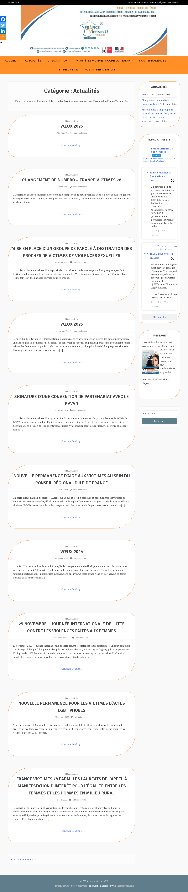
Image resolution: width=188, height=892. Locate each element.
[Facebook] (3, 19)
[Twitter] (3, 25)
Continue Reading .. (71, 145)
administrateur (81, 132)
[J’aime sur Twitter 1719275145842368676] (164, 231)
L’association (58, 60)
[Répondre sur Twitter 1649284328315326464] (153, 302)
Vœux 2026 (71, 126)
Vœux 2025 (71, 324)
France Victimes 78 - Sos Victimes (161, 174)
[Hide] (1, 42)
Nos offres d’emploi (99, 69)
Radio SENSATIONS (161, 254)
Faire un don (68, 69)
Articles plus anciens (25, 859)
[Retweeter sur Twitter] (158, 246)
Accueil (10, 60)
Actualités (33, 60)
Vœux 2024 (71, 551)
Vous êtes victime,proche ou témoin (103, 60)
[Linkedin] (3, 31)
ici (151, 383)
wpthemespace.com (123, 885)
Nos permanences (152, 60)
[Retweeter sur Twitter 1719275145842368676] (159, 231)
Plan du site (173, 2)
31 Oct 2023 (154, 180)
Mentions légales (158, 2)
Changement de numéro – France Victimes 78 (71, 180)
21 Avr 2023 (154, 258)
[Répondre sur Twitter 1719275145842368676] (153, 231)
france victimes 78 (98, 881)
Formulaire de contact (137, 2)
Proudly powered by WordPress (70, 885)
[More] (3, 37)
